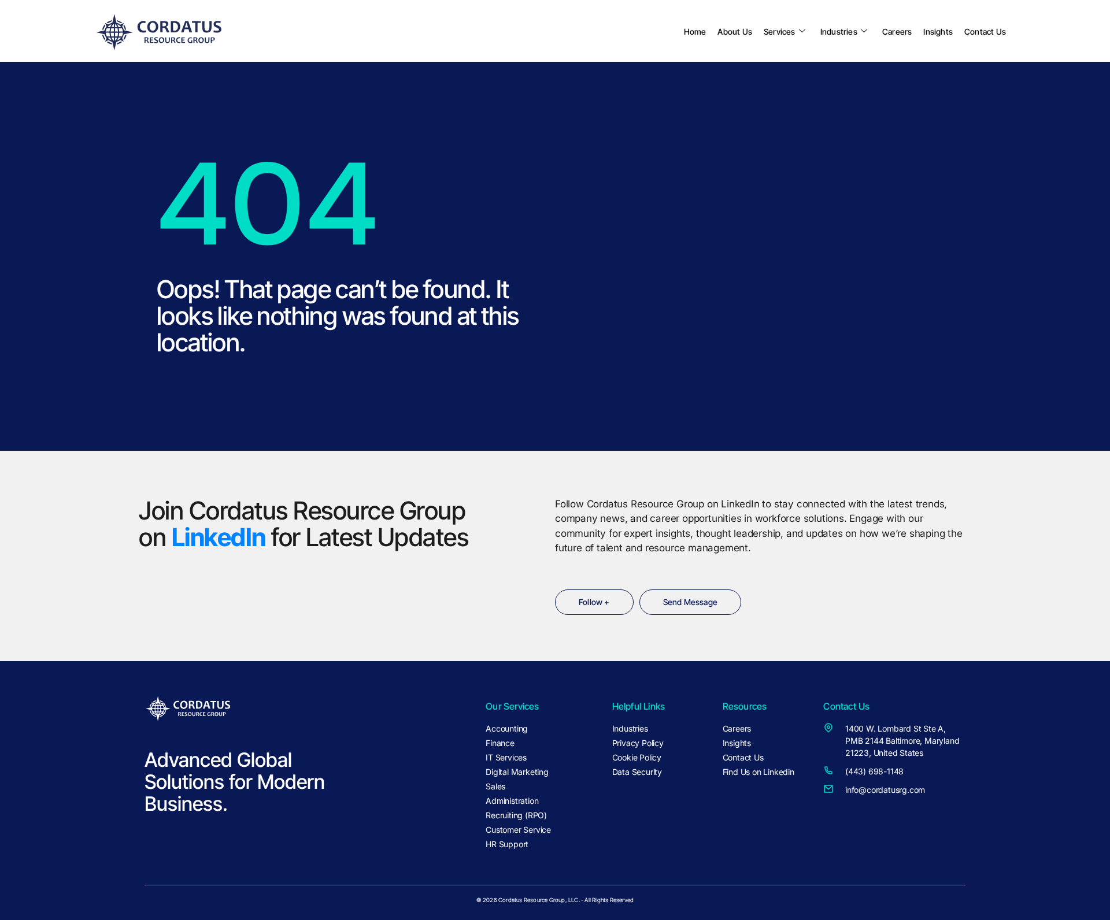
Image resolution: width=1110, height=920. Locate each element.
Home (695, 31)
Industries (838, 31)
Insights (938, 31)
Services (780, 31)
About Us (734, 31)
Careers (897, 31)
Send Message (690, 602)
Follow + (594, 602)
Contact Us (985, 31)
